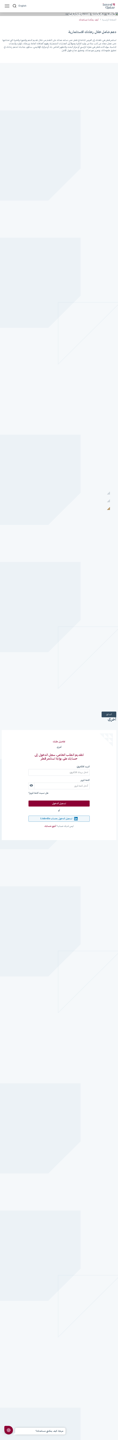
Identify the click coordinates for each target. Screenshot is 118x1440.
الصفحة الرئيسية (109, 20)
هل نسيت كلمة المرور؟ (38, 793)
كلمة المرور (85, 780)
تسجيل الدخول (59, 803)
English (22, 6)
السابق (109, 714)
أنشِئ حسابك (50, 826)
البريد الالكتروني (83, 767)
